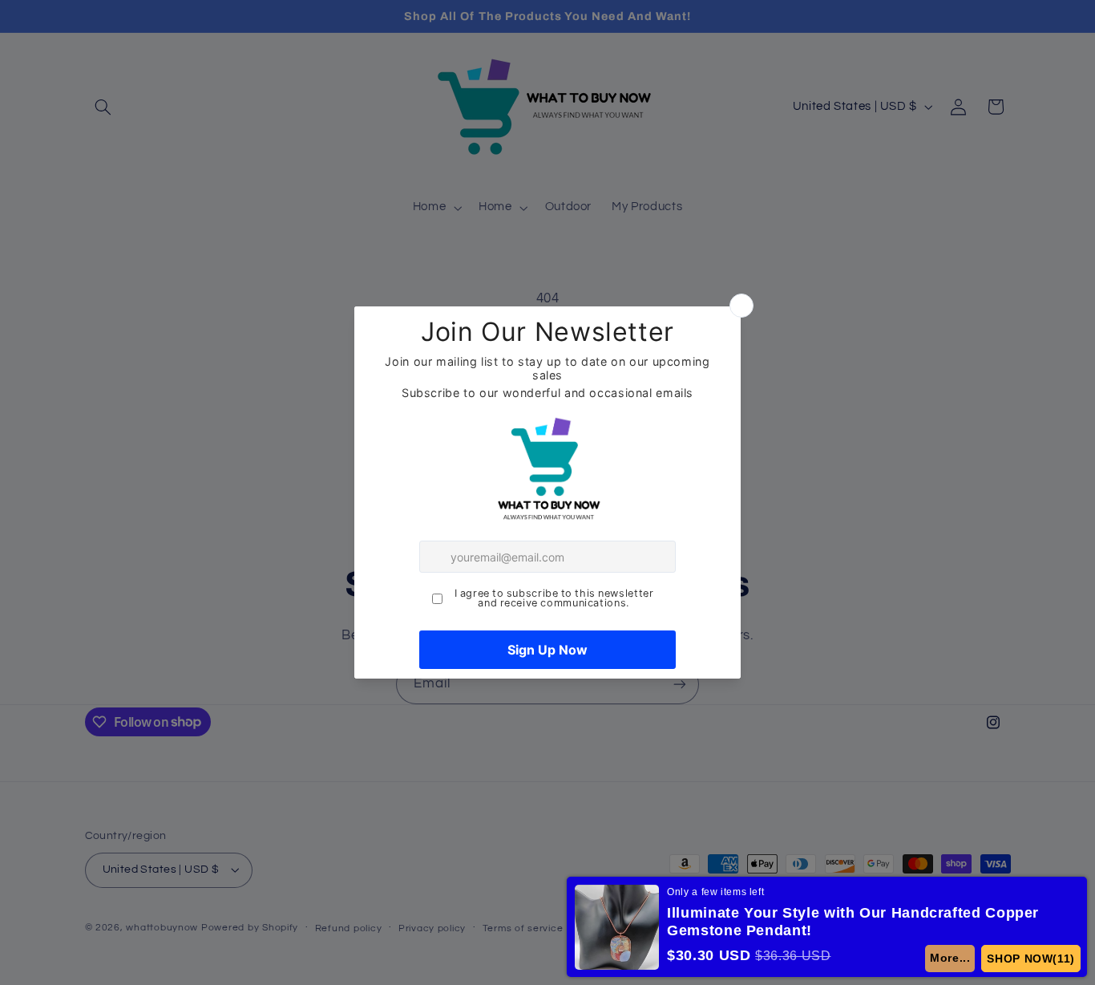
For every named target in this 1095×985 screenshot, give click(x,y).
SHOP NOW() (1030, 958)
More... (949, 957)
